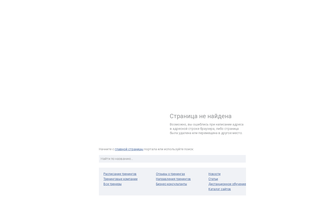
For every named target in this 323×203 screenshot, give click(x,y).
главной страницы (129, 149)
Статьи (213, 179)
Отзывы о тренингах (170, 174)
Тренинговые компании (120, 179)
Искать (241, 159)
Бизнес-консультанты (171, 184)
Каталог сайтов (219, 189)
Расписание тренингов (120, 174)
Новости (214, 174)
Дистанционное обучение (227, 184)
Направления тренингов (173, 179)
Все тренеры (112, 184)
